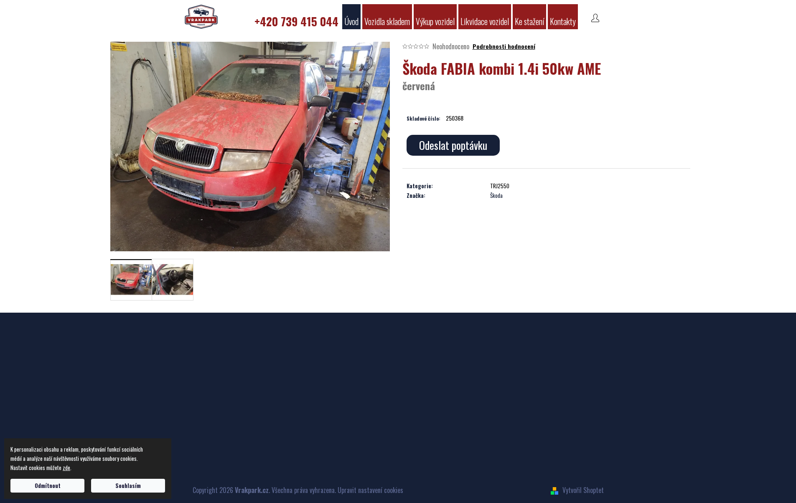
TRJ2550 (499, 186)
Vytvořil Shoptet (583, 490)
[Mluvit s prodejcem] (453, 145)
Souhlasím (128, 485)
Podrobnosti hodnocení (504, 46)
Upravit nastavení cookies (370, 490)
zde (66, 467)
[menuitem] (296, 16)
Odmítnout (48, 485)
